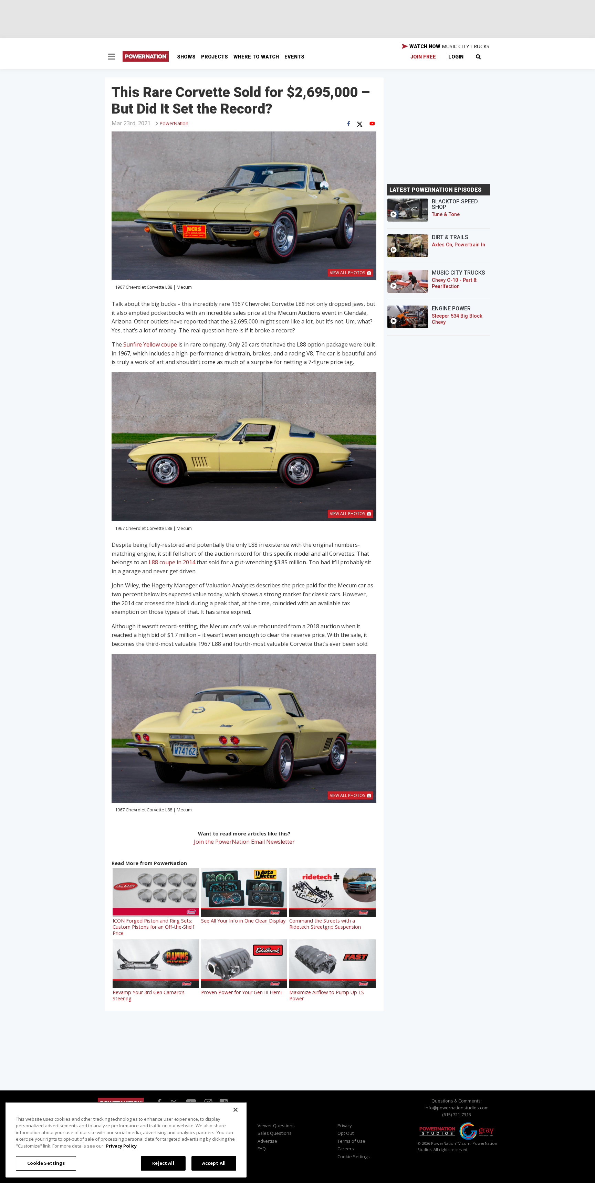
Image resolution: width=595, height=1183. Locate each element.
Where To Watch (256, 57)
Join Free (423, 57)
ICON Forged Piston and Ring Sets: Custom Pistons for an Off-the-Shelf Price (153, 926)
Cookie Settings (46, 1163)
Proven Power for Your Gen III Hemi (241, 992)
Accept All (214, 1163)
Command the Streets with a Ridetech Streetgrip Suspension (325, 923)
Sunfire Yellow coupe (150, 344)
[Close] (235, 1109)
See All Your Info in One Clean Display (243, 920)
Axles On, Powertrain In (458, 245)
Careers (345, 1148)
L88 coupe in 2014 (172, 562)
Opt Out (345, 1133)
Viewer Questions (276, 1125)
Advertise (267, 1141)
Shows (186, 57)
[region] (126, 1139)
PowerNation (174, 123)
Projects (214, 57)
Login (455, 57)
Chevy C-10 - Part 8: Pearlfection (455, 283)
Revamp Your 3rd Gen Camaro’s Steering (149, 995)
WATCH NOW (448, 46)
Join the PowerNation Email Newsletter (244, 841)
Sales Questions (275, 1133)
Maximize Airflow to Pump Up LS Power (326, 995)
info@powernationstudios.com (457, 1108)
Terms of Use (351, 1141)
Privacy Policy (121, 1146)
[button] (111, 57)
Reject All (163, 1163)
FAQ (262, 1148)
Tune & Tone (446, 214)
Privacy (344, 1125)
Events (294, 57)
